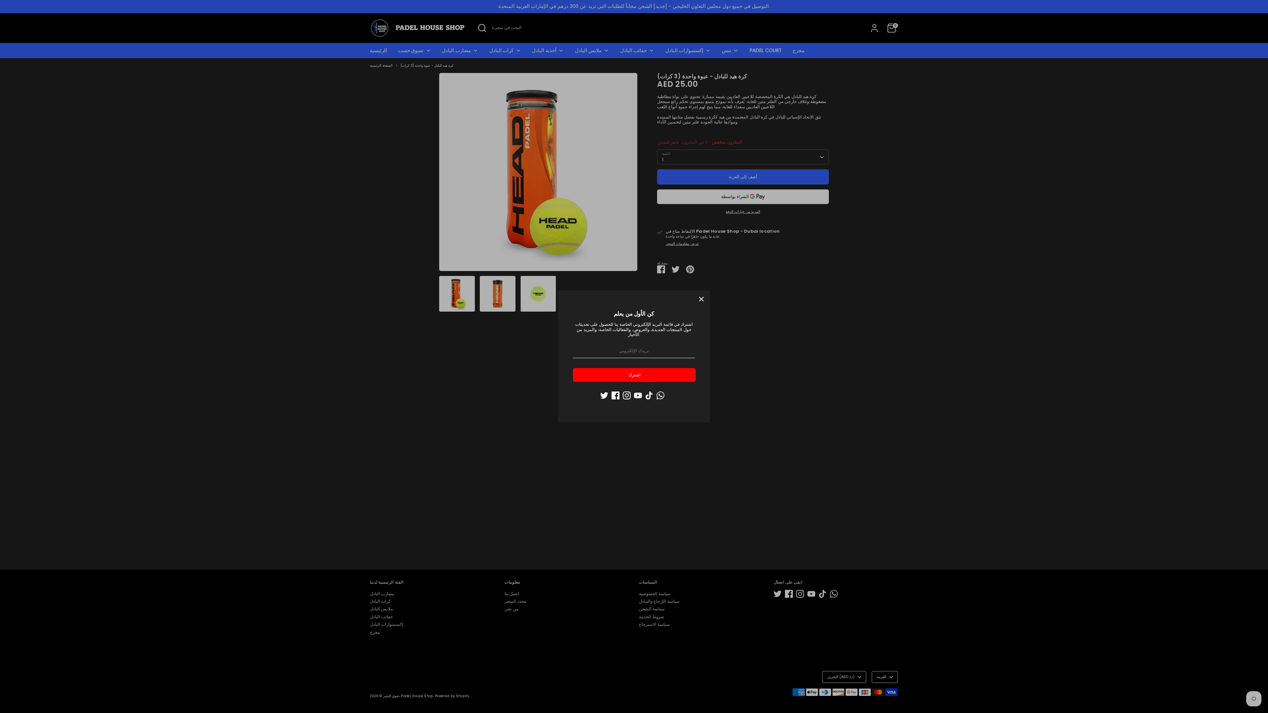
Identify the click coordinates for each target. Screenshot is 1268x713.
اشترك (634, 375)
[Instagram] (627, 395)
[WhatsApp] (660, 395)
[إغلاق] (701, 299)
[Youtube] (638, 395)
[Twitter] (604, 395)
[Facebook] (615, 395)
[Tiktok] (649, 395)
